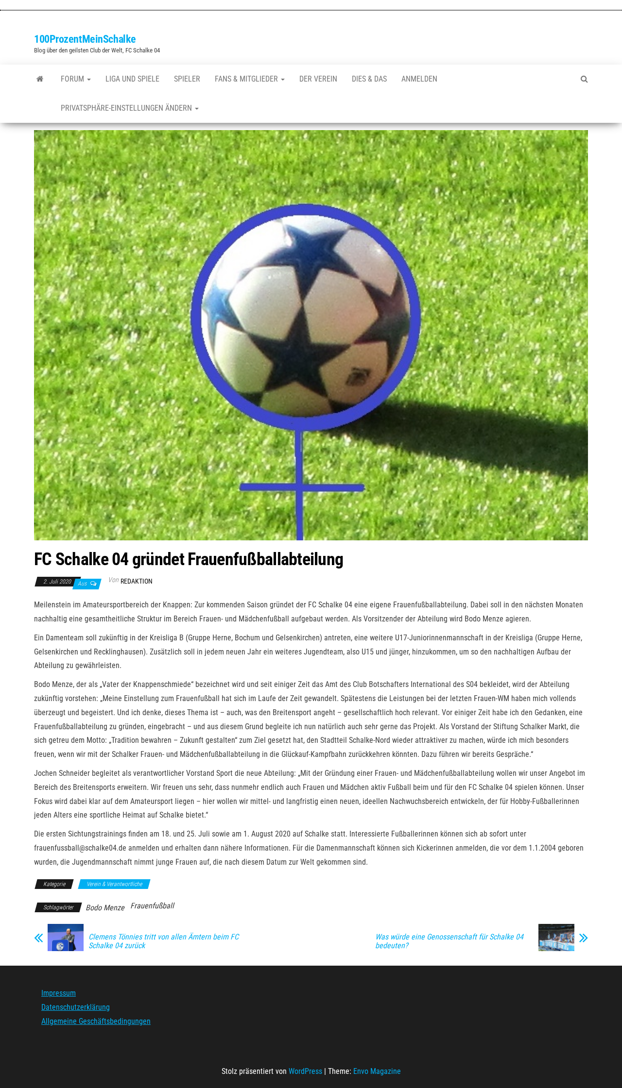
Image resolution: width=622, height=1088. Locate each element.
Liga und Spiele (132, 79)
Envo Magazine (377, 1071)
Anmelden (419, 79)
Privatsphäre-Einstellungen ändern (127, 108)
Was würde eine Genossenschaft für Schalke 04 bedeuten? (449, 941)
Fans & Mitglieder (247, 79)
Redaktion (137, 581)
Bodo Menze (105, 907)
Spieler (187, 79)
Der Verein (318, 79)
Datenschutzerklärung (75, 1007)
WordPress (305, 1071)
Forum (73, 79)
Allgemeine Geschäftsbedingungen (96, 1021)
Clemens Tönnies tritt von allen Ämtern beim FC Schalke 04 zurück (163, 941)
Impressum (58, 993)
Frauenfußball (152, 905)
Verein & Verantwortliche (114, 884)
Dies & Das (369, 79)
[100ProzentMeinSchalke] (40, 79)
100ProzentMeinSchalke (85, 39)
